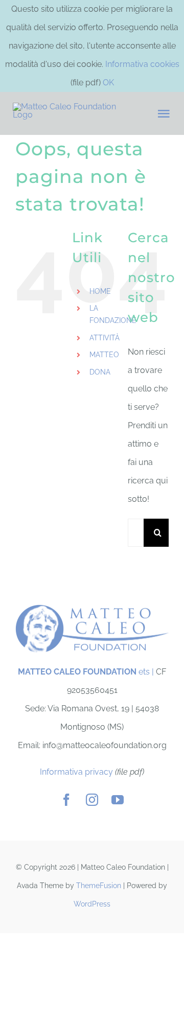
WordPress (92, 904)
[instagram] (92, 799)
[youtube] (117, 799)
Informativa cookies (142, 64)
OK (108, 82)
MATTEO (104, 355)
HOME (100, 291)
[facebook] (66, 799)
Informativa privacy (76, 772)
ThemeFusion (98, 885)
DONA (99, 372)
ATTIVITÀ (104, 338)
